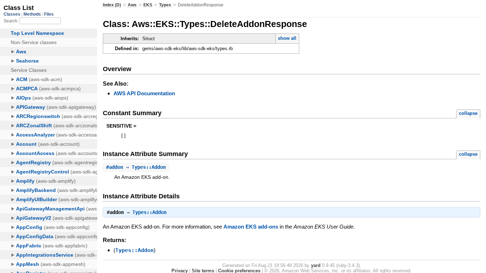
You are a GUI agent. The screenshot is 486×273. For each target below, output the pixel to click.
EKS (147, 4)
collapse (468, 113)
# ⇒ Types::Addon (136, 167)
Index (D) (112, 4)
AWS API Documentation (144, 93)
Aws (132, 4)
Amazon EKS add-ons (250, 227)
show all (287, 38)
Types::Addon (149, 212)
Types (165, 4)
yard (316, 265)
